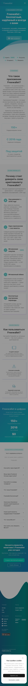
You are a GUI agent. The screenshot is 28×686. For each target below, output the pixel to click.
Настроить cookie (14, 680)
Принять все (14, 675)
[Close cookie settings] (22, 658)
